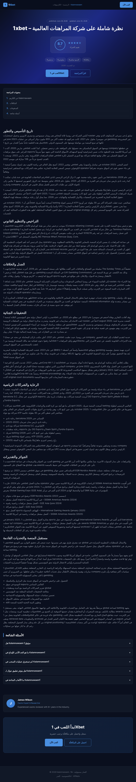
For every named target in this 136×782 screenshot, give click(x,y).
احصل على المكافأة (77, 742)
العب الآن (126, 5)
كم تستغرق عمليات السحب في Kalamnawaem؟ (27, 661)
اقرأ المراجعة (80, 73)
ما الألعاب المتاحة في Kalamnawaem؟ (23, 680)
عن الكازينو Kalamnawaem (20, 98)
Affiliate (76, 776)
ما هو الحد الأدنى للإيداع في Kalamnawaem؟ (25, 652)
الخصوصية (66, 776)
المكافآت (13, 103)
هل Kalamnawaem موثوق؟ (18, 643)
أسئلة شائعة (15, 113)
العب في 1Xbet (57, 73)
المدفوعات (14, 108)
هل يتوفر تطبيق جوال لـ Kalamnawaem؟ (23, 670)
